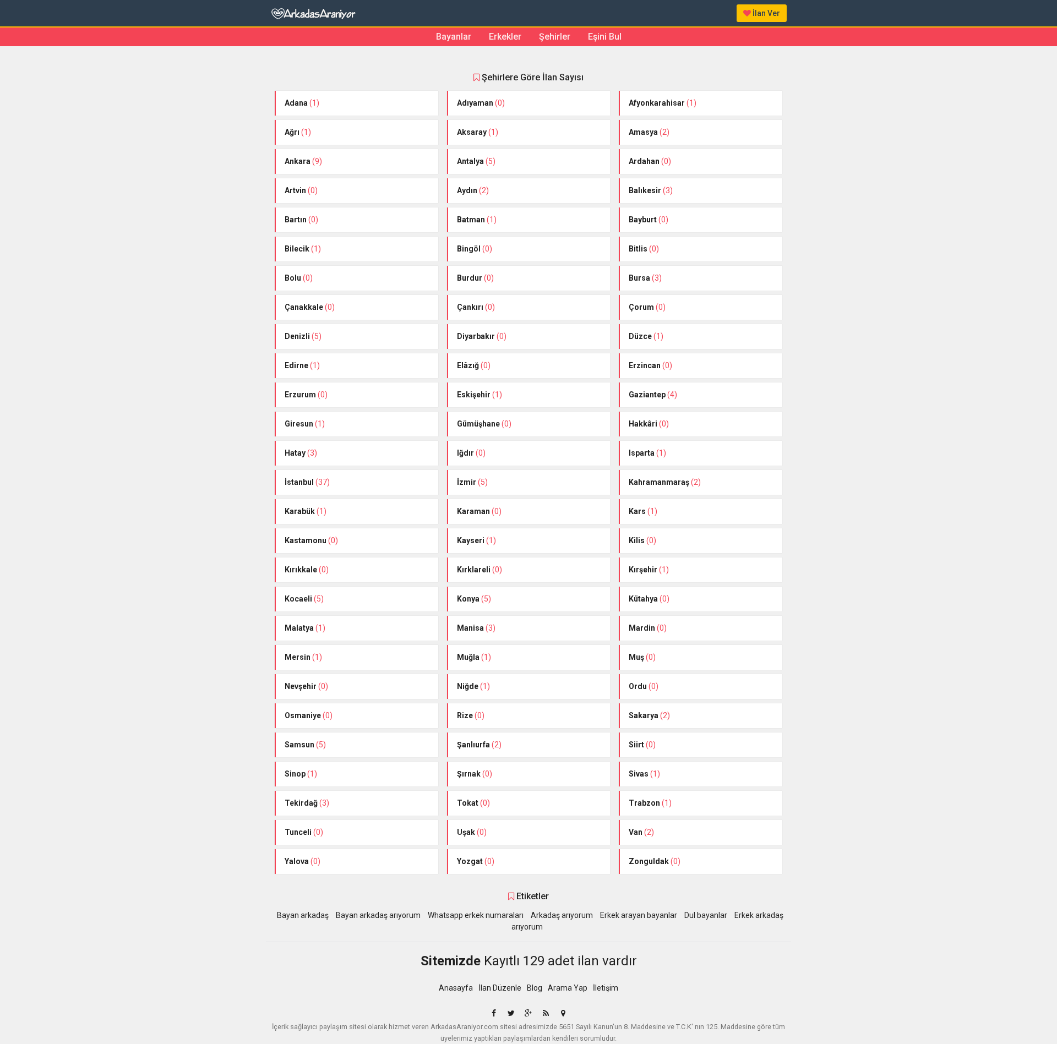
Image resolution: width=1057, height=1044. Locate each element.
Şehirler (554, 36)
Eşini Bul (605, 36)
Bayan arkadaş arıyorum (378, 915)
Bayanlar (453, 36)
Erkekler (505, 36)
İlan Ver (765, 13)
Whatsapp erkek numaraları (476, 915)
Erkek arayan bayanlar (638, 915)
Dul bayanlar (705, 915)
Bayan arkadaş (303, 915)
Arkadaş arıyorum (562, 915)
